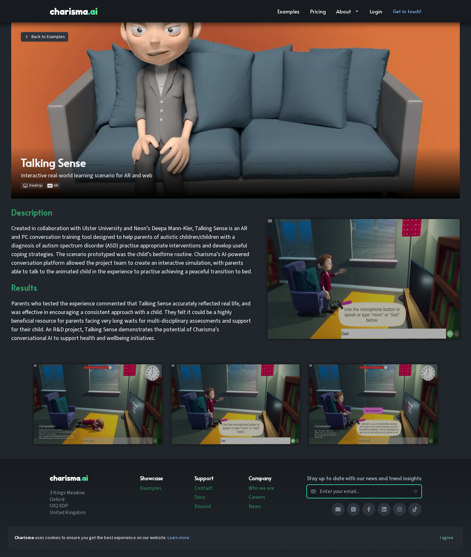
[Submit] (415, 491)
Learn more (178, 538)
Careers (257, 497)
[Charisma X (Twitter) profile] (353, 509)
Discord (202, 506)
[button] (288, 11)
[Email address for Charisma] (338, 509)
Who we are (261, 488)
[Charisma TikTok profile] (415, 509)
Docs (199, 497)
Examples (150, 488)
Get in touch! (407, 11)
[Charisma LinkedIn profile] (384, 509)
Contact (203, 488)
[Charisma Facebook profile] (368, 509)
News (255, 506)
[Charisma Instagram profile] (399, 509)
